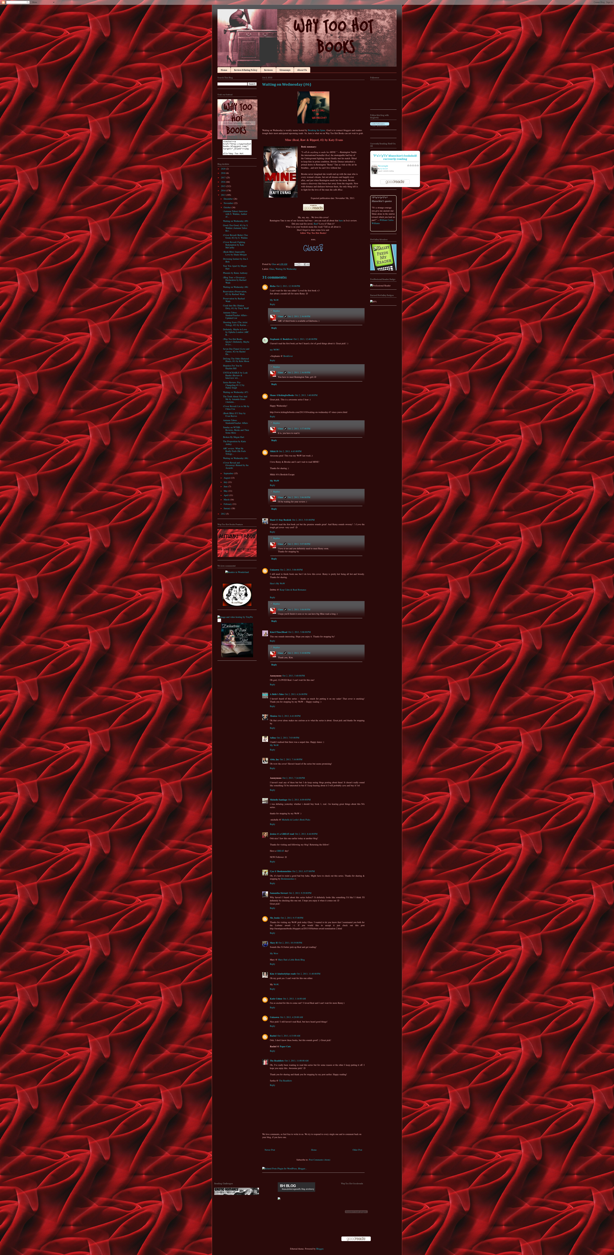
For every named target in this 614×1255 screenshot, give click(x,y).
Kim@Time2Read (278, 632)
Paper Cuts (285, 1046)
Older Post (357, 1149)
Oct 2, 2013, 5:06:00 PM (299, 497)
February (228, 503)
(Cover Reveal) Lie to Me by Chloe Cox (236, 407)
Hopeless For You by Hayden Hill (232, 367)
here (341, 220)
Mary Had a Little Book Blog (291, 959)
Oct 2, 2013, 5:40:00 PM (293, 675)
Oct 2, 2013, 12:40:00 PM (305, 339)
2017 (223, 177)
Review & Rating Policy (245, 70)
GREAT (280, 850)
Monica (273, 716)
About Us (302, 70)
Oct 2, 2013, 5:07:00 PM (299, 543)
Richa (273, 286)
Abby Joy (274, 759)
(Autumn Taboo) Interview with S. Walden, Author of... (235, 214)
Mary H (274, 942)
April (226, 495)
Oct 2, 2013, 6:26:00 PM (296, 694)
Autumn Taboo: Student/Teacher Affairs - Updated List (235, 315)
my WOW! (275, 349)
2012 (223, 513)
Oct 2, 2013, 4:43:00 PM (290, 451)
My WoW (274, 299)
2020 (223, 168)
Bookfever (288, 355)
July (226, 482)
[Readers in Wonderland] (237, 572)
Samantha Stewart (279, 893)
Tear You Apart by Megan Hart (235, 267)
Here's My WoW (277, 583)
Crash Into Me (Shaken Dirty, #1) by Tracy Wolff (236, 307)
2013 (223, 194)
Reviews (268, 70)
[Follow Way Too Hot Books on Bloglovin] (379, 125)
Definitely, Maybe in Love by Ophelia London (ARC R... (236, 332)
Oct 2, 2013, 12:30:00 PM (288, 286)
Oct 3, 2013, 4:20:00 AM (291, 1017)
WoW (276, 984)
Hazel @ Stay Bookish (280, 519)
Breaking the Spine (316, 130)
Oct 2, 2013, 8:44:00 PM (306, 833)
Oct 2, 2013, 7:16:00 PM (291, 759)
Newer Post (270, 1149)
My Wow (274, 953)
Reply (272, 304)
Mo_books (275, 917)
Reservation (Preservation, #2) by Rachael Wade (235, 293)
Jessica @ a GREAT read (282, 833)
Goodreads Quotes (389, 230)
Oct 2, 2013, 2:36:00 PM (299, 316)
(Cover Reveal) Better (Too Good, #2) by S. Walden (235, 236)
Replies (276, 310)
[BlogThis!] (299, 264)
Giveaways (284, 70)
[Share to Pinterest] (308, 264)
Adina (273, 737)
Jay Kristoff (384, 168)
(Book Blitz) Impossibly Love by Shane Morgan (235, 253)
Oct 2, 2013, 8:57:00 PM (303, 871)
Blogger (319, 1248)
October (228, 207)
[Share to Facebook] (305, 264)
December (228, 198)
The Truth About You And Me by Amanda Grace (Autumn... (235, 399)
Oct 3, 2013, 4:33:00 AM (288, 1035)
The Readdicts (277, 1060)
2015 (223, 186)
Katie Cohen (276, 998)
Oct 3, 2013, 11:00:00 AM (296, 1060)
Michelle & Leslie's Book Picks (296, 819)
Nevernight (383, 165)
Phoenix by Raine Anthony (235, 272)
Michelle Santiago (278, 799)
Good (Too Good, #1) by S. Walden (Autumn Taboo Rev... (235, 228)
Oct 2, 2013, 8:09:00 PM (299, 799)
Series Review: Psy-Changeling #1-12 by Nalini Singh (233, 385)
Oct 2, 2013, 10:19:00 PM (290, 942)
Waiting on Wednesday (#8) (235, 286)
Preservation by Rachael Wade (234, 300)
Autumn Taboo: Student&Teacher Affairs (235, 421)
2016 (223, 181)
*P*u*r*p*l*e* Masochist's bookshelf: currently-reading (395, 157)
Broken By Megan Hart (233, 437)
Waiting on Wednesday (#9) (235, 220)
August (227, 477)
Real (316, 223)
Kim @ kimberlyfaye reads (283, 973)
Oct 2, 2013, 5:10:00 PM (299, 652)
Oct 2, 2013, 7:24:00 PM (293, 777)
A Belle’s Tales (277, 694)
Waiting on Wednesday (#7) (235, 392)
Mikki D (274, 451)
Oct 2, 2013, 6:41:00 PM (289, 715)
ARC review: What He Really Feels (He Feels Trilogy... (234, 451)
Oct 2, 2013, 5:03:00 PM (303, 519)
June (226, 486)
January (227, 508)
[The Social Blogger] (237, 605)
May (226, 490)
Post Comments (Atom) (319, 1159)
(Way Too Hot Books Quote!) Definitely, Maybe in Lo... (236, 342)
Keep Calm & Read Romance (293, 589)
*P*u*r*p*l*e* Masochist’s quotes (382, 199)
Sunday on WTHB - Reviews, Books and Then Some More (236, 430)
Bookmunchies (287, 878)
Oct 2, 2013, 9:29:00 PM (300, 892)
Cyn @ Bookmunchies (280, 871)
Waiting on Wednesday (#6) (235, 458)
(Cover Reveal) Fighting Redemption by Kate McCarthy (234, 245)
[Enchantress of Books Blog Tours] (237, 656)
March (227, 499)
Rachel (273, 1035)
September (229, 473)
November (229, 203)
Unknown (274, 569)
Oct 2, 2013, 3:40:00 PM (306, 395)
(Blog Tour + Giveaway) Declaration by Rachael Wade (234, 280)
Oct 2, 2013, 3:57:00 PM (299, 428)
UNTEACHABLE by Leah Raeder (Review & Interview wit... (235, 375)
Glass (271, 268)
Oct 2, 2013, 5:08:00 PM (299, 609)
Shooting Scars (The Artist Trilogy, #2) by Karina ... (235, 323)
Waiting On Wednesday (286, 268)
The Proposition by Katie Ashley (234, 443)
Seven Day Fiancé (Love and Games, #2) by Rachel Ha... (236, 351)
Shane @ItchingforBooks (282, 395)
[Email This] (296, 264)
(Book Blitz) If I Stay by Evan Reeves (234, 414)
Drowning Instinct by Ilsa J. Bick (235, 260)
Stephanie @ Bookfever (281, 339)
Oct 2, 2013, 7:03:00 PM (288, 737)
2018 (223, 173)
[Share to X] (302, 264)
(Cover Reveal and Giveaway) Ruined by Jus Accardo (235, 465)
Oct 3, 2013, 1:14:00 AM (294, 998)
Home (224, 70)
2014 (223, 190)
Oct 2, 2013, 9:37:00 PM (292, 917)
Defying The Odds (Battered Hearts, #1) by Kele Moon (236, 360)
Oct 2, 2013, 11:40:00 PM (308, 973)
